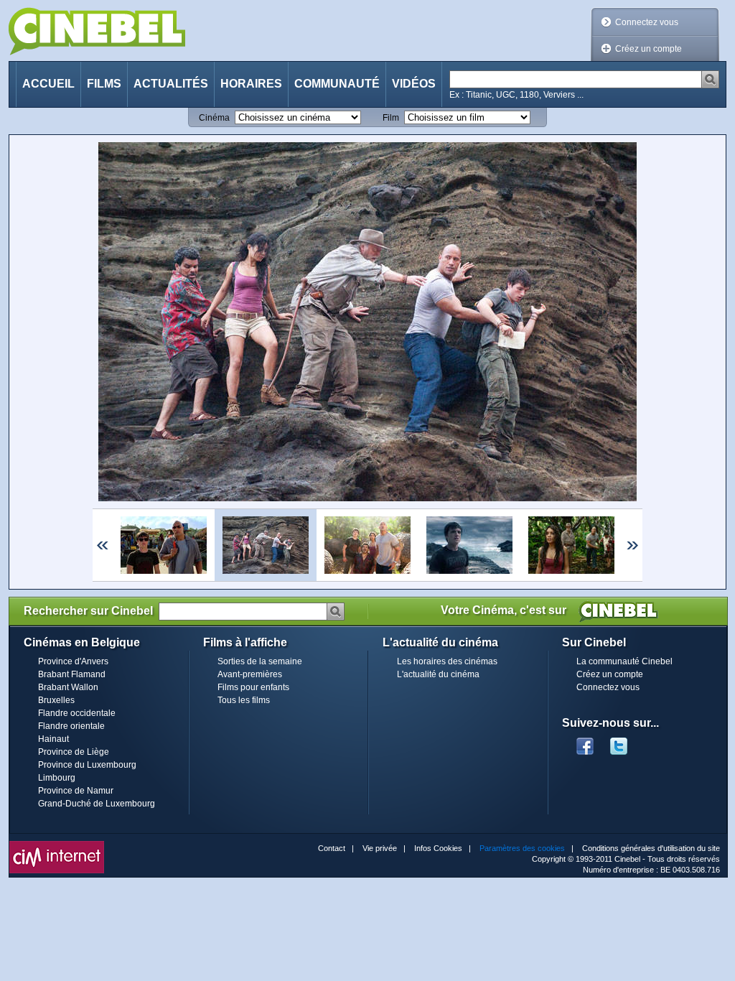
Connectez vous (646, 22)
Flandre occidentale (77, 713)
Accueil (48, 84)
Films (104, 84)
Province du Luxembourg (87, 765)
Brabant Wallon (68, 687)
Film (391, 118)
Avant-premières (249, 674)
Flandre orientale (71, 726)
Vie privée (379, 848)
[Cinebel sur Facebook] (585, 742)
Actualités (171, 84)
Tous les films (243, 700)
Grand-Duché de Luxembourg (96, 804)
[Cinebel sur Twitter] (626, 742)
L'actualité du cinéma (438, 674)
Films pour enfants (253, 687)
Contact (331, 848)
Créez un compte (648, 49)
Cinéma (214, 118)
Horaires (251, 84)
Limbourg (56, 778)
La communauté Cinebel (624, 661)
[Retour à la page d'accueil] (97, 31)
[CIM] (56, 844)
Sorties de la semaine (259, 661)
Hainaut (53, 739)
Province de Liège (73, 752)
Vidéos (414, 84)
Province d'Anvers (73, 661)
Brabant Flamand (72, 674)
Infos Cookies (438, 848)
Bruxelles (56, 700)
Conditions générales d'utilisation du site (651, 848)
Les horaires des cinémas (447, 661)
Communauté (337, 84)
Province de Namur (75, 791)
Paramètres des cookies (522, 848)
